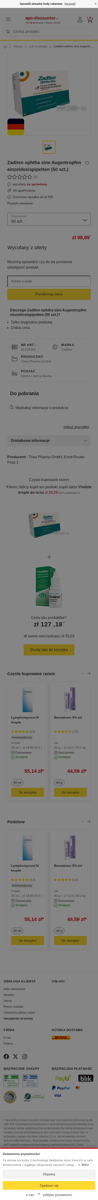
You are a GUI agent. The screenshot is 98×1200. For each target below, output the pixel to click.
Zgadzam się (49, 1185)
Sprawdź (69, 3)
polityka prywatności (57, 1195)
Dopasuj (49, 1174)
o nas (30, 1195)
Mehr (85, 1165)
